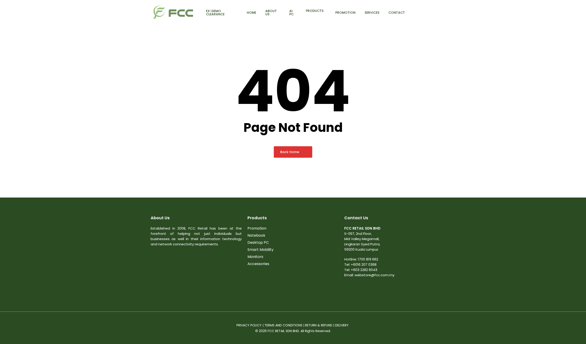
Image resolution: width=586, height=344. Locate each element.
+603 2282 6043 (364, 269)
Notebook (256, 235)
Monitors (255, 256)
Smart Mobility (260, 249)
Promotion (256, 228)
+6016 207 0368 (364, 264)
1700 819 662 (368, 259)
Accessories (258, 263)
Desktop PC (258, 242)
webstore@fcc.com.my (374, 275)
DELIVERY (342, 325)
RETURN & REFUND (318, 325)
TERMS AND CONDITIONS (283, 325)
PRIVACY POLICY (249, 325)
